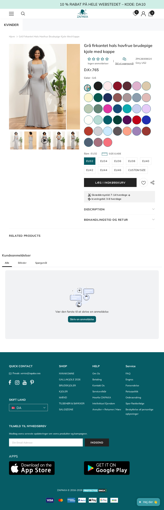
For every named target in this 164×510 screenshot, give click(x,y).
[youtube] (24, 382)
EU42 (89, 170)
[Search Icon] (27, 14)
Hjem (12, 36)
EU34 (103, 161)
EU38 (131, 161)
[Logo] (82, 13)
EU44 (103, 170)
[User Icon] (143, 13)
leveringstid (98, 198)
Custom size (137, 170)
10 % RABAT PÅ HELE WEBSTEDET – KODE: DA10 (82, 4)
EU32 (89, 161)
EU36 (117, 161)
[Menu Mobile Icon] (11, 13)
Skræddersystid (100, 194)
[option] (37, 86)
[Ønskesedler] (143, 182)
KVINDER (11, 25)
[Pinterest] (32, 382)
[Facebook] (9, 382)
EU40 (145, 161)
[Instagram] (17, 382)
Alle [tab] (7, 262)
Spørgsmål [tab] (41, 262)
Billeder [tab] (22, 262)
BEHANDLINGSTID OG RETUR (106, 220)
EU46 (117, 170)
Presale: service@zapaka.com (25, 373)
